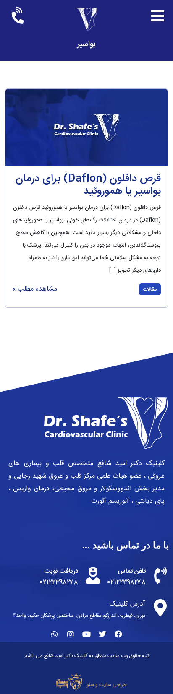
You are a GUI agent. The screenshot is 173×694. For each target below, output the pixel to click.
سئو (90, 685)
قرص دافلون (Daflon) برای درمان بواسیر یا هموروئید (88, 185)
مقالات (150, 289)
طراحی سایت (112, 685)
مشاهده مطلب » (34, 289)
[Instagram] (70, 634)
